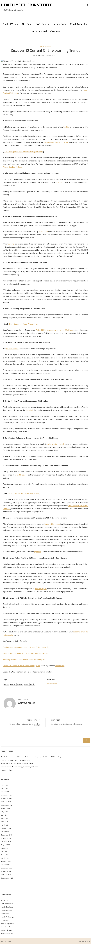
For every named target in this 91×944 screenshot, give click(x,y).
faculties (66, 127)
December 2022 (6, 868)
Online (26, 684)
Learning (20, 684)
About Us (54, 31)
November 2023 (6, 838)
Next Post (66, 722)
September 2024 (7, 805)
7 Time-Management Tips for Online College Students (23, 151)
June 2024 (4, 815)
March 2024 (5, 825)
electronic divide (12, 348)
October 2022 (6, 875)
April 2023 (4, 855)
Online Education (45, 46)
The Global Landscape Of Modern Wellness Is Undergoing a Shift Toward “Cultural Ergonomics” (34, 757)
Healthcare (27, 24)
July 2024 (4, 812)
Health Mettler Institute (26, 4)
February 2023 (6, 861)
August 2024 (5, 808)
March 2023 (5, 858)
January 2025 (5, 792)
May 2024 (4, 818)
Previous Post (24, 723)
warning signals (41, 589)
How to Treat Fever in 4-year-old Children (15, 760)
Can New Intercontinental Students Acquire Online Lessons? (25, 647)
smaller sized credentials (55, 444)
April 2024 (4, 822)
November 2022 (6, 871)
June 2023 (4, 851)
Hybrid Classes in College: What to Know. (24, 324)
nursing (11, 244)
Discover (12, 684)
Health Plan (5, 913)
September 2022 (7, 878)
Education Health (39, 31)
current (6, 684)
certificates (21, 475)
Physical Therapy (11, 24)
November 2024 (6, 798)
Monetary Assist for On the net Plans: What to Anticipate (24, 659)
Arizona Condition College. (12, 167)
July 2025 (4, 788)
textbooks (60, 182)
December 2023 (6, 835)
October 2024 (6, 802)
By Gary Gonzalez (38, 55)
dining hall (29, 410)
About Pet (4, 900)
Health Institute (43, 24)
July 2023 (4, 848)
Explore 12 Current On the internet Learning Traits (21, 666)
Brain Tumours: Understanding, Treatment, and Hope (19, 767)
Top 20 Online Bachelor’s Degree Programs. (23, 493)
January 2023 (5, 865)
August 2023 (5, 845)
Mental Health (60, 24)
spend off (37, 552)
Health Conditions (7, 907)
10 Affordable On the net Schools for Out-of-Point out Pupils (25, 653)
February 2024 (6, 828)
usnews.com (59, 666)
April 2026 (4, 785)
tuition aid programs (52, 524)
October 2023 (6, 841)
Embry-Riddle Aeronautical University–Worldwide (54, 330)
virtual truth (43, 231)
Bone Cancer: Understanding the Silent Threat (17, 763)
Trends (32, 684)
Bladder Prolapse (7, 770)
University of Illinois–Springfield (56, 142)
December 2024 (6, 795)
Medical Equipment (7, 923)
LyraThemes (86, 941)
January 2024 (5, 832)
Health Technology (79, 24)
